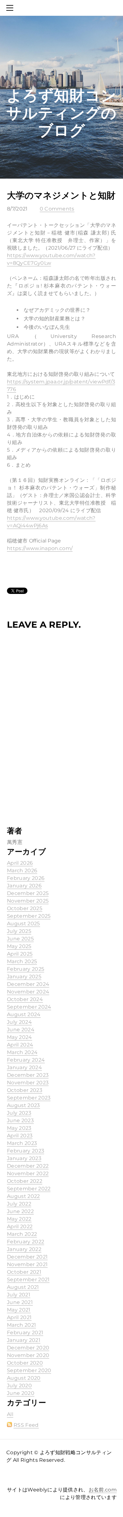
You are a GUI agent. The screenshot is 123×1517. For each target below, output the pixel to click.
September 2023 (28, 1098)
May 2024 (19, 1037)
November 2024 (28, 992)
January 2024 (24, 1067)
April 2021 (19, 1317)
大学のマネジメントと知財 (61, 195)
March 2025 (22, 961)
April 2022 (19, 1227)
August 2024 (24, 1014)
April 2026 (20, 863)
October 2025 (24, 908)
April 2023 (19, 1136)
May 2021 (19, 1310)
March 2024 (22, 1052)
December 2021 (27, 1257)
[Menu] (11, 8)
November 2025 (28, 901)
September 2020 (29, 1370)
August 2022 (23, 1196)
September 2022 (28, 1189)
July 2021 (18, 1295)
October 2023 (24, 1090)
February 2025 (25, 969)
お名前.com (103, 1490)
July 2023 (19, 1113)
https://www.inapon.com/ (40, 548)
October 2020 (25, 1363)
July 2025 (19, 931)
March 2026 (22, 871)
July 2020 (19, 1386)
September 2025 (28, 916)
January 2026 (24, 886)
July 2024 (19, 1022)
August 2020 (24, 1378)
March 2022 (22, 1234)
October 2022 (24, 1181)
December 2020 (28, 1348)
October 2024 (25, 999)
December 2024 (28, 984)
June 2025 (20, 939)
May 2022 (19, 1219)
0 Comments (57, 209)
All (10, 1414)
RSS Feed (26, 1425)
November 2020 (28, 1355)
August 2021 (23, 1287)
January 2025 (24, 977)
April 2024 (20, 1045)
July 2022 (19, 1204)
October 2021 (24, 1272)
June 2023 (20, 1120)
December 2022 (28, 1166)
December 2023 (28, 1075)
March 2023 (22, 1143)
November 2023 (28, 1083)
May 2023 (19, 1128)
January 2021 (23, 1340)
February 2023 (25, 1151)
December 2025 (28, 893)
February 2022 (25, 1242)
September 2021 (28, 1280)
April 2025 (19, 954)
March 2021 (21, 1325)
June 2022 (20, 1211)
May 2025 (19, 946)
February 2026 (25, 878)
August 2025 (23, 924)
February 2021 (25, 1333)
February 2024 (26, 1060)
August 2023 (23, 1105)
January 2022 (24, 1249)
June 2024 (20, 1030)
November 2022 (28, 1173)
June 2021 (20, 1302)
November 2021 (27, 1264)
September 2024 (29, 1007)
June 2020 (20, 1393)
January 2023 (24, 1158)
